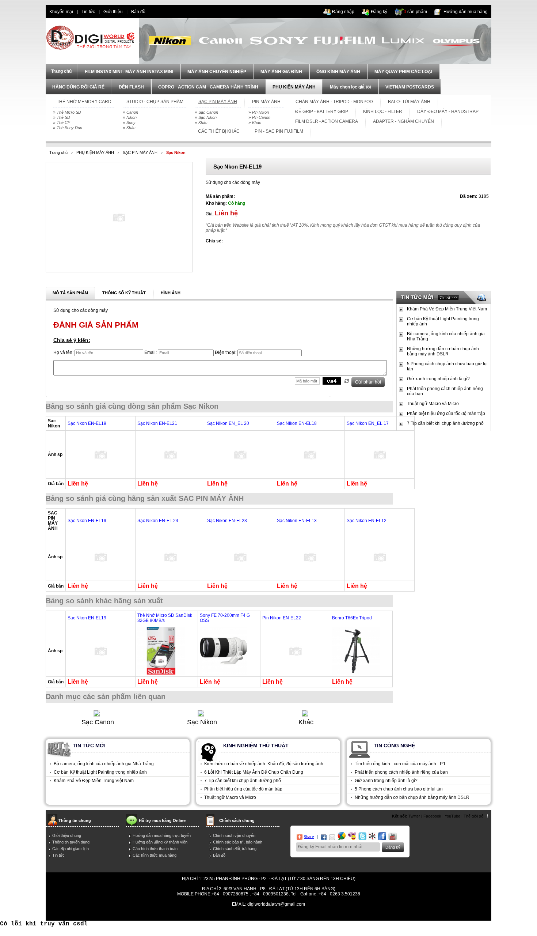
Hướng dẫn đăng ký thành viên (160, 842)
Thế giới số (473, 816)
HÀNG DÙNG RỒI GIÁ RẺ (78, 87)
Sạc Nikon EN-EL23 (227, 520)
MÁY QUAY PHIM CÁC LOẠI (403, 71)
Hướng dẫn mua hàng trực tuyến (162, 835)
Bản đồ (138, 11)
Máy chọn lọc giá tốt (350, 87)
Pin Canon (261, 117)
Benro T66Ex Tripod (352, 617)
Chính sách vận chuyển (234, 835)
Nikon (131, 117)
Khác (131, 127)
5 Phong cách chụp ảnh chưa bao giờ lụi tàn (447, 366)
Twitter (414, 816)
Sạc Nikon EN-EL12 (366, 520)
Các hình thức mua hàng (154, 855)
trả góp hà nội (383, 914)
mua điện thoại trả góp (345, 914)
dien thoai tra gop (188, 914)
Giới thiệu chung (66, 835)
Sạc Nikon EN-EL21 (157, 423)
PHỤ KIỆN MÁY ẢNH (294, 87)
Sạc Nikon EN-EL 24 (157, 520)
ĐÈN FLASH (131, 87)
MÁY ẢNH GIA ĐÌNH (281, 71)
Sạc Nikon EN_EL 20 (228, 423)
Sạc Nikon (207, 117)
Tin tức (88, 11)
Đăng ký (379, 11)
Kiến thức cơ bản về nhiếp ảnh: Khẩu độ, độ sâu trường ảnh (263, 763)
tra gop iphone (155, 914)
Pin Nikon (260, 112)
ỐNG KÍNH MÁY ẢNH (338, 71)
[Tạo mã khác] (347, 381)
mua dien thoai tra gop (267, 914)
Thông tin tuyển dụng (71, 842)
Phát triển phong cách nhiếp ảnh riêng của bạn (445, 391)
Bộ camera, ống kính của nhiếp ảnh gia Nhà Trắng (446, 336)
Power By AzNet (269, 909)
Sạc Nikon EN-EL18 (297, 423)
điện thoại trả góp (225, 914)
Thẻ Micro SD (69, 112)
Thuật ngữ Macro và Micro (433, 403)
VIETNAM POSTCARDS (409, 87)
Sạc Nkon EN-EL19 (87, 423)
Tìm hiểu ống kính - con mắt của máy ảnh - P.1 (400, 763)
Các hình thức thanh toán (155, 848)
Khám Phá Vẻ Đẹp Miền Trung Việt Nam (447, 309)
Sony (131, 122)
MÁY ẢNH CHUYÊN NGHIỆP (216, 71)
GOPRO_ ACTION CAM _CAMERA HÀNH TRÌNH (208, 87)
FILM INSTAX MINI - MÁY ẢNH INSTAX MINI (129, 71)
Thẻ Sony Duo (69, 127)
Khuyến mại (61, 11)
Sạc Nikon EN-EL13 (297, 520)
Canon (132, 112)
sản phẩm (415, 11)
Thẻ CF (63, 122)
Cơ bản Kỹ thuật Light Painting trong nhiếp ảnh (443, 321)
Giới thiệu (113, 11)
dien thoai (162, 11)
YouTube (452, 816)
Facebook (432, 816)
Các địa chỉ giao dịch (70, 848)
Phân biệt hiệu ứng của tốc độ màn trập (446, 413)
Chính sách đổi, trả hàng (234, 848)
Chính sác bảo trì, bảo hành (237, 842)
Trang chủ (58, 152)
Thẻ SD (63, 117)
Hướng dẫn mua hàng (465, 11)
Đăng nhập (343, 11)
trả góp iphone (306, 914)
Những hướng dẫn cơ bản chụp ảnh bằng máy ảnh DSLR (443, 351)
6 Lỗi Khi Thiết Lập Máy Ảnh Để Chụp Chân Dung (253, 772)
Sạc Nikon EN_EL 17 (368, 423)
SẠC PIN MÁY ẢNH (140, 152)
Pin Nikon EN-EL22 (281, 617)
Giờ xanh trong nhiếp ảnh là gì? (438, 378)
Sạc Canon (208, 112)
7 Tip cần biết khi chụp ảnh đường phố (445, 423)
